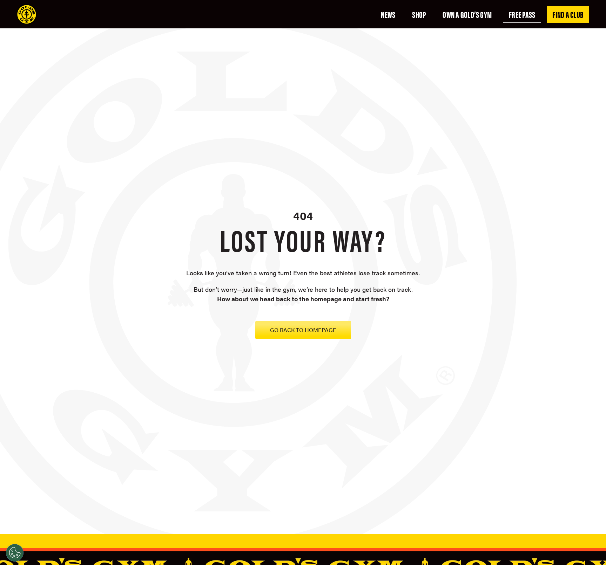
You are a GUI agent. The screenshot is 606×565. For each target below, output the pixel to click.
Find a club (568, 14)
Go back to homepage (303, 330)
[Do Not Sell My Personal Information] (14, 552)
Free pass (522, 14)
